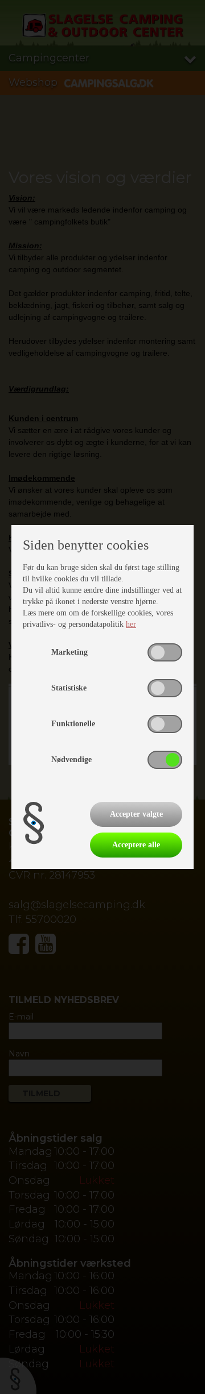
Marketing (69, 652)
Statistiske (69, 688)
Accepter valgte (136, 814)
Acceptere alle (136, 844)
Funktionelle (73, 723)
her (131, 624)
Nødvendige (71, 759)
